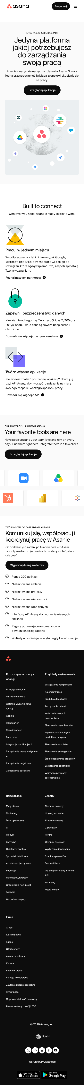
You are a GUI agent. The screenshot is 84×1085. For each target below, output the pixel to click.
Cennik (10, 715)
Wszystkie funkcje (15, 696)
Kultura (10, 963)
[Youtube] (56, 1050)
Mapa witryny (52, 889)
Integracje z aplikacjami (19, 744)
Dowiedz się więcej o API (22, 394)
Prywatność (12, 992)
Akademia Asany (54, 820)
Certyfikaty (51, 827)
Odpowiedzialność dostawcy (21, 999)
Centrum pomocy (54, 806)
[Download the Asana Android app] (54, 1075)
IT (7, 827)
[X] (28, 1050)
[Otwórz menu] (75, 6)
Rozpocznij (61, 6)
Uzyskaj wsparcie (54, 813)
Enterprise (11, 737)
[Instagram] (42, 1050)
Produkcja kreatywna (56, 699)
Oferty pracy (13, 949)
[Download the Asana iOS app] (28, 1075)
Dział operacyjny (15, 820)
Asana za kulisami (15, 956)
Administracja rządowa (18, 863)
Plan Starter (12, 723)
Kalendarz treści (54, 692)
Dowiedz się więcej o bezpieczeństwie (31, 336)
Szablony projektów (55, 856)
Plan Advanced (14, 730)
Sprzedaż (11, 842)
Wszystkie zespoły (16, 899)
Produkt (10, 834)
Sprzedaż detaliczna (17, 856)
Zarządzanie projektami (18, 763)
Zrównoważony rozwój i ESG (21, 1006)
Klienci (9, 942)
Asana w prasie (14, 970)
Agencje (10, 892)
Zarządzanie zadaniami (57, 765)
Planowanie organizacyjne (59, 725)
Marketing (11, 813)
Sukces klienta (53, 863)
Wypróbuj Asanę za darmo (27, 565)
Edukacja (11, 870)
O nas (9, 927)
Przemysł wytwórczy (17, 877)
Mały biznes (12, 806)
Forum (48, 834)
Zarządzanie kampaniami (58, 684)
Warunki (34, 1061)
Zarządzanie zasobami (18, 770)
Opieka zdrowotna (16, 849)
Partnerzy (50, 882)
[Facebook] (49, 1050)
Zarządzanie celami (55, 706)
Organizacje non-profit (18, 885)
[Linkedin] (35, 1050)
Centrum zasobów (54, 842)
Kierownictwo (13, 934)
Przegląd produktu (16, 689)
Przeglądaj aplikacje (42, 90)
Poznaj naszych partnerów (23, 277)
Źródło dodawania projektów (60, 758)
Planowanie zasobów (56, 744)
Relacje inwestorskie (17, 977)
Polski (45, 1036)
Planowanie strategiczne (58, 751)
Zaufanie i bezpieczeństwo (20, 984)
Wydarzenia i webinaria (57, 849)
